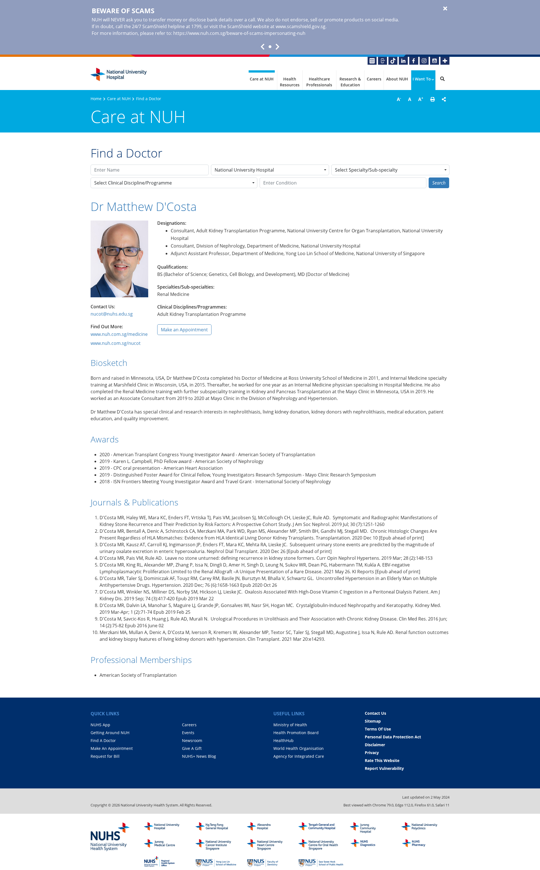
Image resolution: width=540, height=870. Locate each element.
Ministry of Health (290, 724)
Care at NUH (262, 79)
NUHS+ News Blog (199, 756)
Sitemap (373, 721)
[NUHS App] (382, 61)
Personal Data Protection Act (393, 736)
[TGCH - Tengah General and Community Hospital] (320, 827)
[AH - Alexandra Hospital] (269, 827)
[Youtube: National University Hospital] (434, 61)
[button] (432, 99)
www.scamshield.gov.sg (300, 26)
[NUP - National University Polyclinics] (423, 827)
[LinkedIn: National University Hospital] (403, 61)
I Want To (422, 79)
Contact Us (375, 713)
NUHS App (100, 724)
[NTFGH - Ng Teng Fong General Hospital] (217, 827)
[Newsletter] (372, 61)
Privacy (372, 752)
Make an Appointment (184, 330)
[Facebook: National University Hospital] (413, 61)
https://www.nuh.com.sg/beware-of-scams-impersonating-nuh (239, 33)
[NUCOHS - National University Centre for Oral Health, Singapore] (320, 844)
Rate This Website (382, 760)
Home (96, 98)
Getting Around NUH (110, 732)
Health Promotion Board (296, 732)
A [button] (399, 99)
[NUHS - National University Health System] (110, 837)
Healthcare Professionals (319, 81)
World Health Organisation (298, 748)
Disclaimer (375, 744)
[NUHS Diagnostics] (372, 844)
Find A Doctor (103, 740)
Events (188, 732)
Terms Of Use (378, 729)
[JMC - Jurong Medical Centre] (166, 844)
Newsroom (192, 740)
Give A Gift (192, 748)
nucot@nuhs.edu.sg (112, 314)
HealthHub (283, 740)
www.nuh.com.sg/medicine (119, 334)
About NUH (397, 79)
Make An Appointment (112, 748)
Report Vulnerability (384, 768)
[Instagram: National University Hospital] (424, 61)
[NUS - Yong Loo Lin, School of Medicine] (217, 861)
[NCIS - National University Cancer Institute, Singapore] (217, 844)
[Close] (445, 9)
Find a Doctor (148, 98)
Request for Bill (105, 756)
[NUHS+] (444, 61)
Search (439, 183)
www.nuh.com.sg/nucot (116, 343)
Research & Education (350, 81)
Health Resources (290, 81)
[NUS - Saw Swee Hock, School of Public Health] (320, 861)
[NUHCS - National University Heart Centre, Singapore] (269, 844)
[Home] (166, 827)
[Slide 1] (270, 46)
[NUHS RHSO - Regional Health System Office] (166, 861)
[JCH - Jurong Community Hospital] (372, 827)
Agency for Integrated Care (298, 756)
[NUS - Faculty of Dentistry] (269, 861)
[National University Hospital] (119, 74)
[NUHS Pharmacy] (423, 844)
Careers (374, 79)
